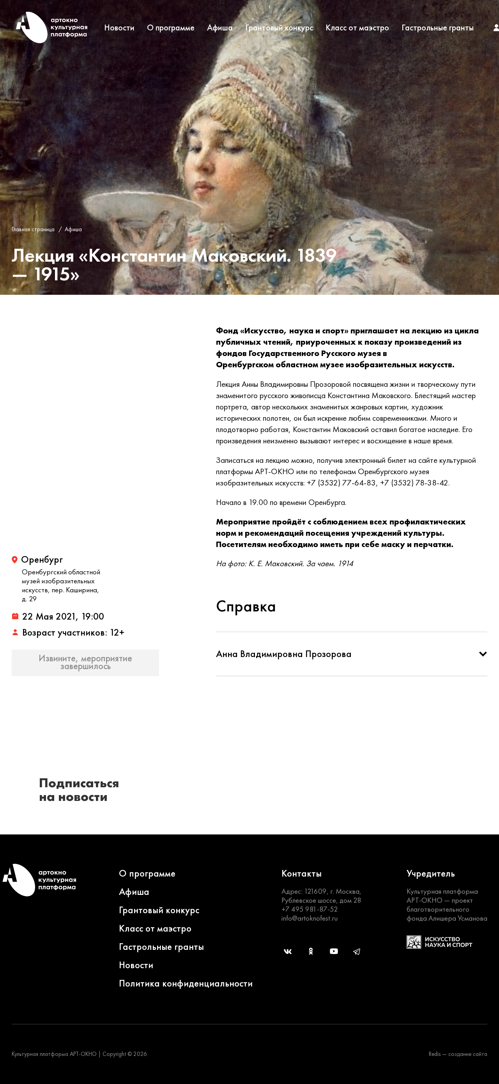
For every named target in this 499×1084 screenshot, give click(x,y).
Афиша (220, 27)
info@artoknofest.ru (309, 918)
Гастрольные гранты (438, 27)
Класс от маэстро (357, 27)
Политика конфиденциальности (186, 983)
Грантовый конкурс (279, 27)
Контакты (301, 873)
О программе (171, 27)
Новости (119, 27)
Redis (435, 1054)
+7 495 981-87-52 (309, 909)
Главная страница (33, 229)
